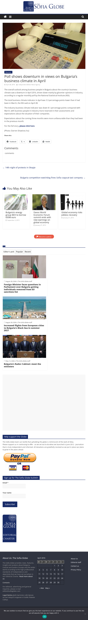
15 (54, 574)
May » (47, 588)
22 (54, 578)
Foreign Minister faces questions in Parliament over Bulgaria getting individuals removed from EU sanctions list (22, 288)
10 (62, 570)
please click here (26, 126)
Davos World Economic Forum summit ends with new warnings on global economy (42, 217)
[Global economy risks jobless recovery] (72, 195)
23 (58, 578)
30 (58, 582)
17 (62, 574)
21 (51, 578)
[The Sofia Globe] (5, 16)
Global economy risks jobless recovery (71, 213)
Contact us (75, 566)
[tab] (9, 252)
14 (51, 574)
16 (58, 574)
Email (5, 483)
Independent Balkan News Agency (29, 85)
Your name (7, 493)
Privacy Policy (76, 570)
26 (43, 582)
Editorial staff (76, 562)
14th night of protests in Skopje (19, 167)
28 (51, 582)
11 (39, 574)
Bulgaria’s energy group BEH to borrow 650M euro (16, 215)
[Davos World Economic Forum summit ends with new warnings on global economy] (44, 195)
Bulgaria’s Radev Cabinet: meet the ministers (22, 365)
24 (62, 578)
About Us (74, 559)
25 (39, 582)
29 (54, 582)
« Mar (42, 588)
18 (39, 578)
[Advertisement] (44, 403)
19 (43, 578)
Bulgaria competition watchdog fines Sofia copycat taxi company (52, 177)
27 (47, 582)
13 (47, 574)
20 (47, 578)
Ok (45, 616)
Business (8, 72)
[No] (85, 614)
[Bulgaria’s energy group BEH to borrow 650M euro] (16, 195)
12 (43, 574)
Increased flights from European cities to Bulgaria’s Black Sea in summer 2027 (24, 328)
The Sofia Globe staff (25, 281)
